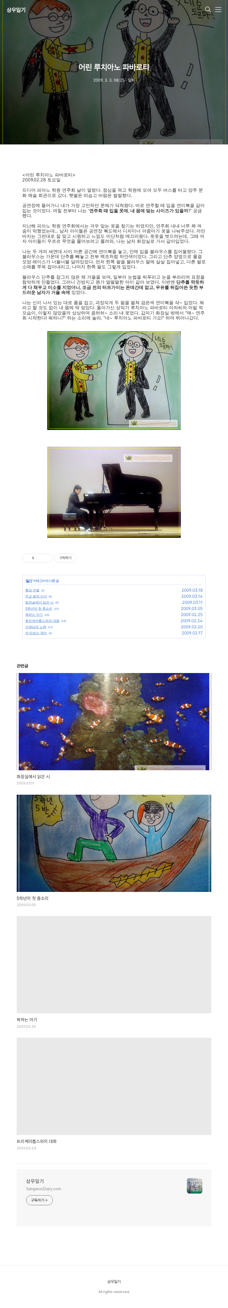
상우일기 (16, 10)
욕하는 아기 (34, 614)
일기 (29, 581)
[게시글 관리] (46, 558)
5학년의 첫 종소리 (38, 608)
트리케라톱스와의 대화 (42, 621)
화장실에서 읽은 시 (39, 602)
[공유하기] (39, 558)
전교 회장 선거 (36, 596)
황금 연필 (32, 590)
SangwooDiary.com (43, 1189)
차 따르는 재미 (36, 633)
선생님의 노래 (35, 627)
